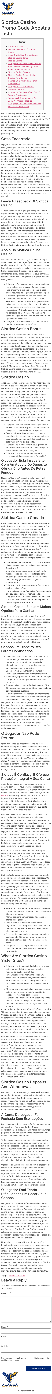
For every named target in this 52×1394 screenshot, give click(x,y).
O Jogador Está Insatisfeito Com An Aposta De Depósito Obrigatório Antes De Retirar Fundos (24, 66)
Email (4, 1337)
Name (4, 1327)
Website (4, 1346)
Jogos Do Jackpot (16, 89)
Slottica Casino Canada (19, 72)
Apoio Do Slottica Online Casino (23, 55)
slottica (4, 795)
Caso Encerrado (15, 46)
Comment (6, 1293)
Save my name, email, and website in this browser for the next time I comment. (25, 1359)
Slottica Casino (15, 61)
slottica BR (20, 1275)
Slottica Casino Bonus (18, 58)
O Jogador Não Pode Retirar (21, 86)
